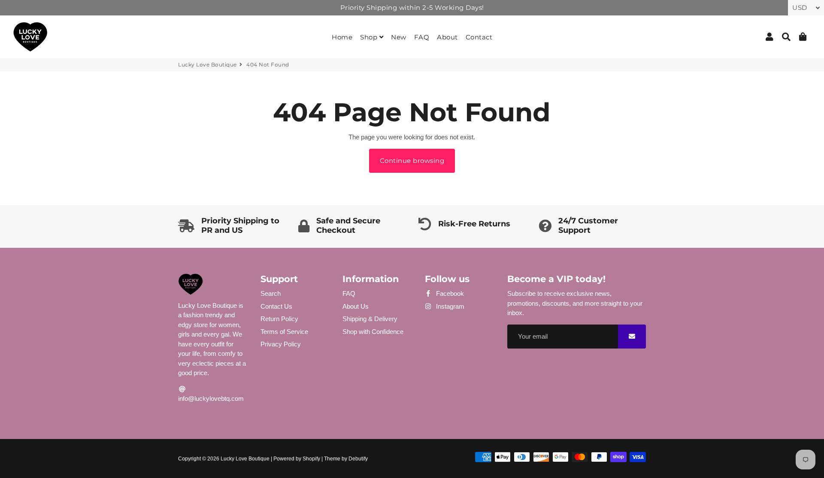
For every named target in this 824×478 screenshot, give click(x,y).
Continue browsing (412, 160)
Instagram (449, 306)
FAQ (422, 37)
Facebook (449, 293)
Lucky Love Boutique (207, 64)
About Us (355, 306)
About (447, 37)
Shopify (311, 459)
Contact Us (276, 306)
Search (271, 293)
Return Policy (279, 318)
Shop (369, 37)
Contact (479, 37)
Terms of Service (284, 331)
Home (342, 37)
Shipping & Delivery (369, 318)
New (398, 37)
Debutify (358, 459)
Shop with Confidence (372, 331)
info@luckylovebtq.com (211, 398)
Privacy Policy (281, 344)
